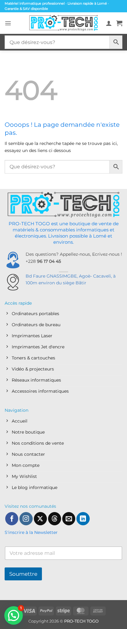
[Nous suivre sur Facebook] (11, 518)
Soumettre (23, 574)
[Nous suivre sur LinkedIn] (82, 518)
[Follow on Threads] (54, 518)
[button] (8, 23)
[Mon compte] (109, 23)
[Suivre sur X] (40, 518)
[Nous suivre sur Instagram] (25, 518)
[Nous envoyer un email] (68, 518)
